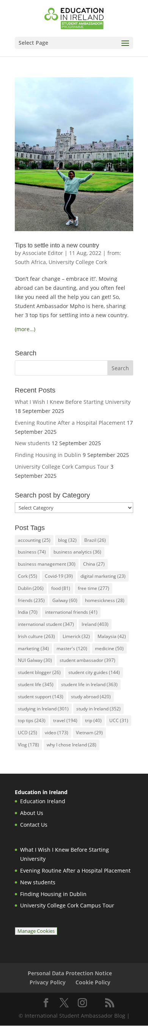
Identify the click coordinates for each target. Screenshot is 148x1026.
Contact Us (33, 824)
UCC (118, 720)
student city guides (94, 672)
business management (47, 564)
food (60, 588)
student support (40, 696)
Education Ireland (42, 801)
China (94, 564)
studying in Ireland (43, 708)
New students (32, 443)
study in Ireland (98, 708)
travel (65, 720)
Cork (27, 576)
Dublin (31, 588)
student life (36, 684)
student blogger (39, 672)
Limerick (76, 636)
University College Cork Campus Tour (62, 466)
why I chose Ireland (71, 744)
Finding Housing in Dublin (48, 454)
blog (67, 540)
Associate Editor (42, 252)
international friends (71, 612)
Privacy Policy (48, 982)
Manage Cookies (36, 931)
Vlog (28, 744)
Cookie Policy (93, 982)
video (56, 732)
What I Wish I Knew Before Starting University (73, 401)
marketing (33, 648)
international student (46, 624)
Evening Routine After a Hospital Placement (70, 422)
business (32, 552)
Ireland (95, 624)
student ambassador (87, 660)
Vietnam (89, 732)
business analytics (77, 552)
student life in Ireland (89, 684)
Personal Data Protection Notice (70, 973)
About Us (31, 812)
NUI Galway (35, 660)
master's (72, 648)
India (28, 612)
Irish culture (36, 636)
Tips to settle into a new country (57, 245)
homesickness (104, 600)
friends (31, 600)
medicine (109, 648)
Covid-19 (59, 576)
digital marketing (103, 576)
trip (93, 720)
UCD (27, 732)
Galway (64, 600)
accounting (34, 540)
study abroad (91, 696)
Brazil (95, 540)
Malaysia (112, 636)
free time (93, 588)
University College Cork (78, 262)
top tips (32, 720)
